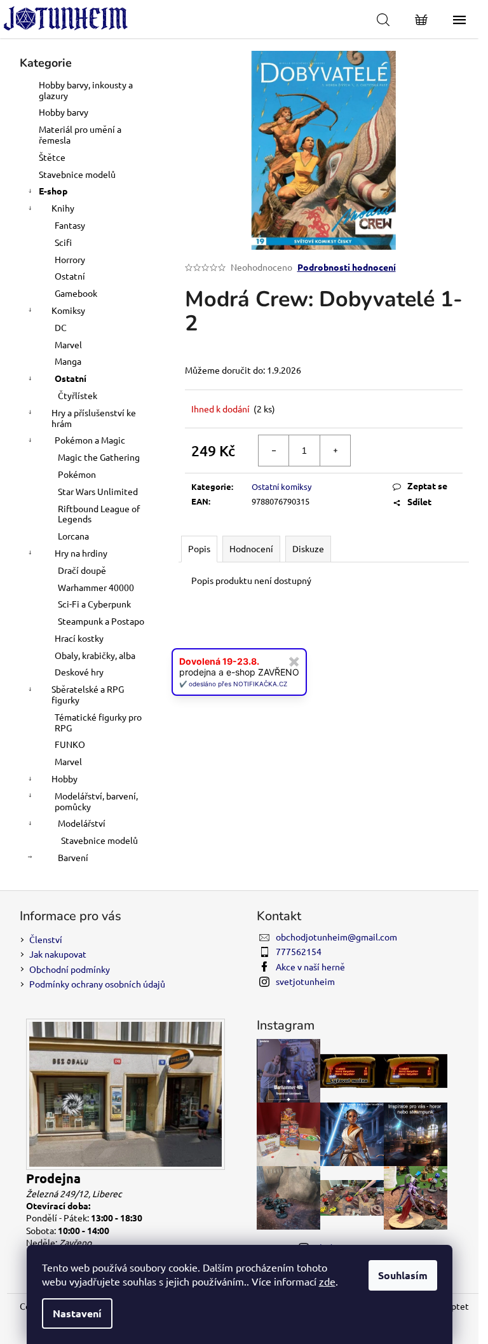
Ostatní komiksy (281, 486)
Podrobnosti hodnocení (346, 267)
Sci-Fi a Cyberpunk (94, 603)
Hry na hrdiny (81, 553)
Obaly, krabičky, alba (95, 655)
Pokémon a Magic (90, 439)
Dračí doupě (82, 570)
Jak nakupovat (57, 954)
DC (61, 327)
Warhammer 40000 (96, 587)
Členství (45, 939)
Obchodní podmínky (69, 969)
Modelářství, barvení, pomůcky (96, 801)
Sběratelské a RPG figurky (87, 694)
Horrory (70, 259)
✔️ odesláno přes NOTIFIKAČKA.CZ (233, 684)
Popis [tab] (199, 548)
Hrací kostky (79, 638)
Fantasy (70, 225)
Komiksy (68, 310)
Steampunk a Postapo (101, 621)
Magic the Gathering (99, 457)
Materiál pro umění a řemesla (80, 134)
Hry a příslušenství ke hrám (93, 418)
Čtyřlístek (77, 395)
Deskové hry (79, 671)
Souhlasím (403, 1275)
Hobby (64, 778)
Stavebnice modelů (77, 174)
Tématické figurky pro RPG (98, 722)
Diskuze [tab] (308, 548)
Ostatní (70, 276)
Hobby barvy (63, 112)
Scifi (63, 242)
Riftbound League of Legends (99, 514)
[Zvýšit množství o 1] (335, 450)
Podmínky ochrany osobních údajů (97, 983)
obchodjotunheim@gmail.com (336, 936)
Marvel (68, 344)
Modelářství (81, 823)
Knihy (62, 208)
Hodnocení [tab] (251, 548)
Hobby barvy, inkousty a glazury (86, 90)
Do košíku (415, 450)
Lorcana (73, 535)
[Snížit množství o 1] (274, 450)
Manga (68, 361)
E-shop (53, 190)
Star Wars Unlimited (98, 491)
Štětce (52, 157)
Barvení (73, 857)
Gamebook (76, 293)
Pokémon (77, 474)
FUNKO (70, 744)
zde (327, 1281)
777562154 (299, 951)
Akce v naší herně (310, 966)
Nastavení (77, 1313)
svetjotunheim (305, 981)
